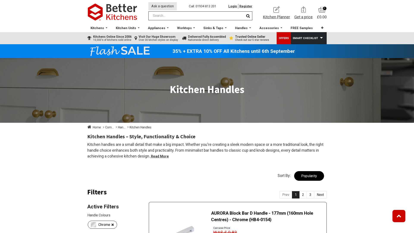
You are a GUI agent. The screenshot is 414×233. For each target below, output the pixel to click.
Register (245, 6)
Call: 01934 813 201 (202, 6)
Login (232, 6)
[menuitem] (301, 28)
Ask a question (162, 6)
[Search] (248, 16)
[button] (322, 28)
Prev (285, 195)
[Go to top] (398, 216)
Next (320, 195)
